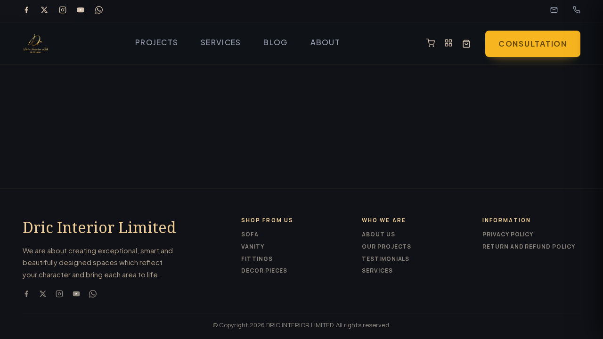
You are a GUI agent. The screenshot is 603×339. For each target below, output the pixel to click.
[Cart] (466, 44)
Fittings (257, 259)
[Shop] (430, 44)
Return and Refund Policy (528, 246)
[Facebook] (26, 11)
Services (221, 42)
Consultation (532, 43)
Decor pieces (264, 270)
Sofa (250, 234)
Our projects (386, 246)
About (325, 42)
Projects (156, 42)
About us (378, 234)
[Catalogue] (448, 44)
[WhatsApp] (99, 11)
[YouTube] (80, 11)
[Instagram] (62, 11)
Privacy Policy (507, 234)
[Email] (554, 11)
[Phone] (576, 11)
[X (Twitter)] (44, 11)
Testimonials (385, 259)
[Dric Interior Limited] (36, 43)
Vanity (252, 246)
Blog (275, 42)
